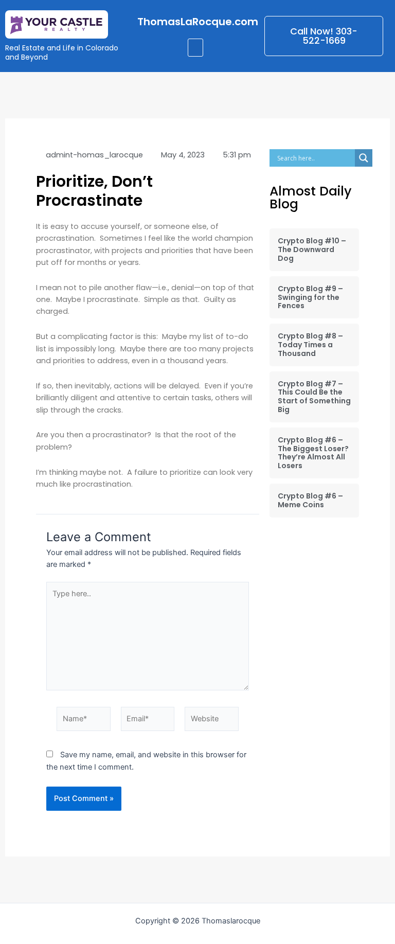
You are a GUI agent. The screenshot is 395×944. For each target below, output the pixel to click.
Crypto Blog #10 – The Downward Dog (312, 249)
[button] (195, 48)
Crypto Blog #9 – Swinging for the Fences (310, 297)
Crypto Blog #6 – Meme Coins (310, 500)
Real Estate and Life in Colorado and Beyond (61, 52)
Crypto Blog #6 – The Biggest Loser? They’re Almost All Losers (313, 453)
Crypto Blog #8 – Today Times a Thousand (310, 345)
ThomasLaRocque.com (197, 21)
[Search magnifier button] (363, 158)
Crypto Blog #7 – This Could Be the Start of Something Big (314, 397)
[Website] (212, 720)
